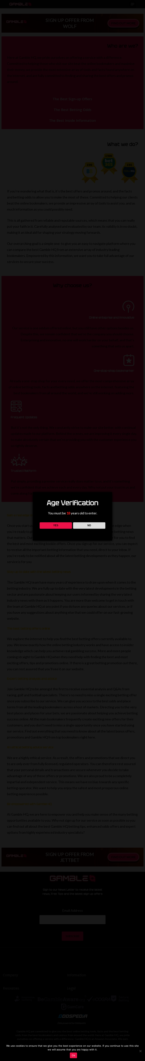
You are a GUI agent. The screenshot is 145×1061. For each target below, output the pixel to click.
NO (89, 525)
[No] (140, 1051)
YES (55, 525)
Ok (73, 1055)
